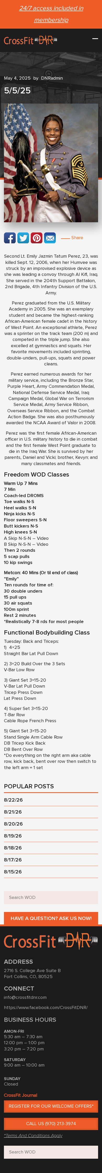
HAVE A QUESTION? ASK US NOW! (51, 918)
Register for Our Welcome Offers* (51, 1106)
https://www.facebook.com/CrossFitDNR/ (46, 1007)
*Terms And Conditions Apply (33, 1135)
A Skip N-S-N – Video (26, 538)
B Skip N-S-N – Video (26, 544)
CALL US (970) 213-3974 (51, 1123)
